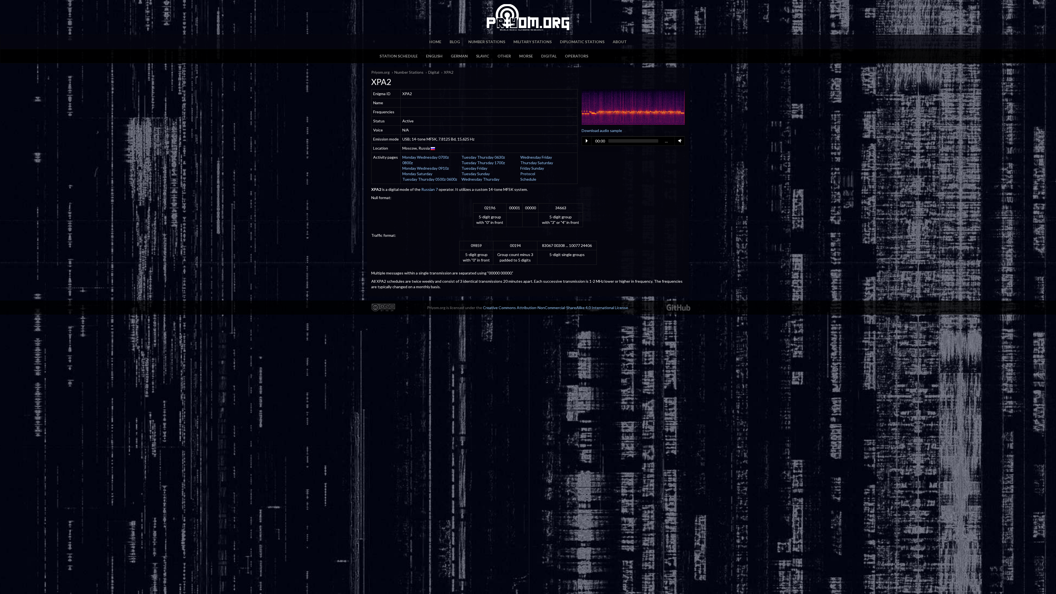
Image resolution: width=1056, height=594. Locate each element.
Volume (679, 140)
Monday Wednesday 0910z (425, 168)
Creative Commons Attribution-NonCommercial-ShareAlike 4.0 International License (555, 307)
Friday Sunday (532, 168)
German (459, 56)
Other (504, 56)
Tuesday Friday (474, 168)
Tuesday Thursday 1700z (483, 162)
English (434, 56)
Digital (549, 56)
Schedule (528, 179)
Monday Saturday (417, 173)
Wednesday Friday (536, 157)
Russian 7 (429, 189)
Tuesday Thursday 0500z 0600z (429, 179)
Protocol (527, 173)
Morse (526, 56)
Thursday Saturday (536, 162)
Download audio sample (602, 130)
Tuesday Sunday (475, 173)
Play (587, 141)
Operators (576, 56)
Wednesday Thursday (480, 179)
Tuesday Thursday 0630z (483, 157)
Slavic (482, 56)
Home (435, 41)
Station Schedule (399, 56)
